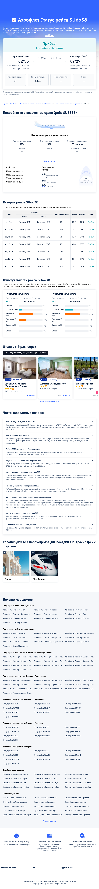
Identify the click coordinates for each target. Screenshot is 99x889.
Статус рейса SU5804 (11, 755)
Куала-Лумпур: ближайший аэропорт (48, 815)
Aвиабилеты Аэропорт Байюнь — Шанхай (80, 665)
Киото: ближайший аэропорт (76, 810)
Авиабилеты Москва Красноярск (46, 633)
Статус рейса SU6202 (11, 764)
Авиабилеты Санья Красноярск (14, 638)
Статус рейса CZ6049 (73, 736)
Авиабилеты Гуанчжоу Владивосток (16, 614)
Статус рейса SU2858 (73, 704)
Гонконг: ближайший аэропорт (77, 806)
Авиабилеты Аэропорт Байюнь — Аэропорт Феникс (49, 661)
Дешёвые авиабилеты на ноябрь (46, 787)
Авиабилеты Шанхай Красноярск (15, 646)
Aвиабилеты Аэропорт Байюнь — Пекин (80, 661)
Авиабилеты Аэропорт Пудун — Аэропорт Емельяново (80, 680)
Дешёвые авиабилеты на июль (15, 783)
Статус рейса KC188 (72, 727)
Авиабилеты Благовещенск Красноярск (80, 633)
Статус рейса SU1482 (42, 704)
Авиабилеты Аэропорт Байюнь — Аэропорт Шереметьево (18, 657)
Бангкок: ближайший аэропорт (15, 806)
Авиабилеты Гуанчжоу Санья (14, 610)
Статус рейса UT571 (10, 704)
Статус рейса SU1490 (11, 708)
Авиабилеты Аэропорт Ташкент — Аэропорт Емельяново (18, 685)
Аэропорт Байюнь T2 (21, 69)
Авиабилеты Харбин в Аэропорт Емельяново (18, 689)
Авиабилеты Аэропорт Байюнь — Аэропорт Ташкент (18, 661)
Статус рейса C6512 (72, 732)
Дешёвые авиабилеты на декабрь (78, 787)
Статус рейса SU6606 (42, 755)
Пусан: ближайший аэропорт (45, 810)
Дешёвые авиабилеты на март (76, 774)
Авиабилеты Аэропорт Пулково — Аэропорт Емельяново (49, 680)
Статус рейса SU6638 (42, 736)
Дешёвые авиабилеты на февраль (47, 774)
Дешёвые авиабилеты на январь (15, 774)
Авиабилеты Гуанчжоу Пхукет (76, 610)
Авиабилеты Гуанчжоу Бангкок (46, 618)
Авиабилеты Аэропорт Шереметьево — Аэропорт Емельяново (18, 680)
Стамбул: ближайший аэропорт (15, 802)
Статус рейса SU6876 (42, 712)
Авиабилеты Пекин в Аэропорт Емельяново (18, 693)
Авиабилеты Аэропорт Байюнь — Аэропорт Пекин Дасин (80, 657)
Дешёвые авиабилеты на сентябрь (78, 783)
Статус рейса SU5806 (73, 751)
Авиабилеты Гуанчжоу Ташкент (77, 618)
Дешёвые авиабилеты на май (45, 779)
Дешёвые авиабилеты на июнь (77, 779)
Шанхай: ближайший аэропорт (77, 798)
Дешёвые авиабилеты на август (46, 783)
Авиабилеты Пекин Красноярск (77, 638)
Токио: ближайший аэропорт (45, 806)
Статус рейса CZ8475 (42, 732)
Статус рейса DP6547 (11, 717)
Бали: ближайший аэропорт (44, 802)
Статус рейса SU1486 (11, 712)
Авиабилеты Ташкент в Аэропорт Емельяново (80, 689)
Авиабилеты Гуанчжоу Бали (76, 614)
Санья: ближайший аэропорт (76, 802)
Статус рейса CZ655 (41, 727)
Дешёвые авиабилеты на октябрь (16, 787)
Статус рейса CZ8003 (11, 732)
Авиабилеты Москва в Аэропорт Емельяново (49, 689)
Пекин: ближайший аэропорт (45, 798)
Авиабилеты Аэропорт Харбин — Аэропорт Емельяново (49, 685)
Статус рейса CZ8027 (11, 727)
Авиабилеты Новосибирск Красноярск (48, 642)
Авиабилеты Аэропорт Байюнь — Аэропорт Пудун (49, 657)
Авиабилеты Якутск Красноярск (77, 642)
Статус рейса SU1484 (73, 708)
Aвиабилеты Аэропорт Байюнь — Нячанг (49, 665)
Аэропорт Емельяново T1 (79, 69)
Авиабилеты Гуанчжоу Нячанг (14, 618)
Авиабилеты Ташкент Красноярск (15, 642)
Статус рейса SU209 (41, 751)
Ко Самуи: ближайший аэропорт (77, 815)
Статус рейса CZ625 (10, 736)
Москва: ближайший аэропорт (14, 798)
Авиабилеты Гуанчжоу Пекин (45, 610)
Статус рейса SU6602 (42, 759)
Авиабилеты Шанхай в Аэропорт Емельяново (80, 685)
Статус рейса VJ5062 (73, 712)
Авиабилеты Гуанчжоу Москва (45, 614)
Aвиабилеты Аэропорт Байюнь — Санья (18, 670)
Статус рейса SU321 (10, 751)
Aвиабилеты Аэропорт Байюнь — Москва (18, 665)
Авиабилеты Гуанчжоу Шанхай (15, 623)
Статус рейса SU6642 (73, 755)
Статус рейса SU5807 (11, 759)
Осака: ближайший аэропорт (14, 810)
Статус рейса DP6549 (42, 708)
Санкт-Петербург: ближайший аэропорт (18, 815)
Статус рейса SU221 (10, 740)
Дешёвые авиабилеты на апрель (15, 779)
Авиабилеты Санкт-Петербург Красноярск (49, 638)
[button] (73, 4)
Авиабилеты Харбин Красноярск (15, 633)
